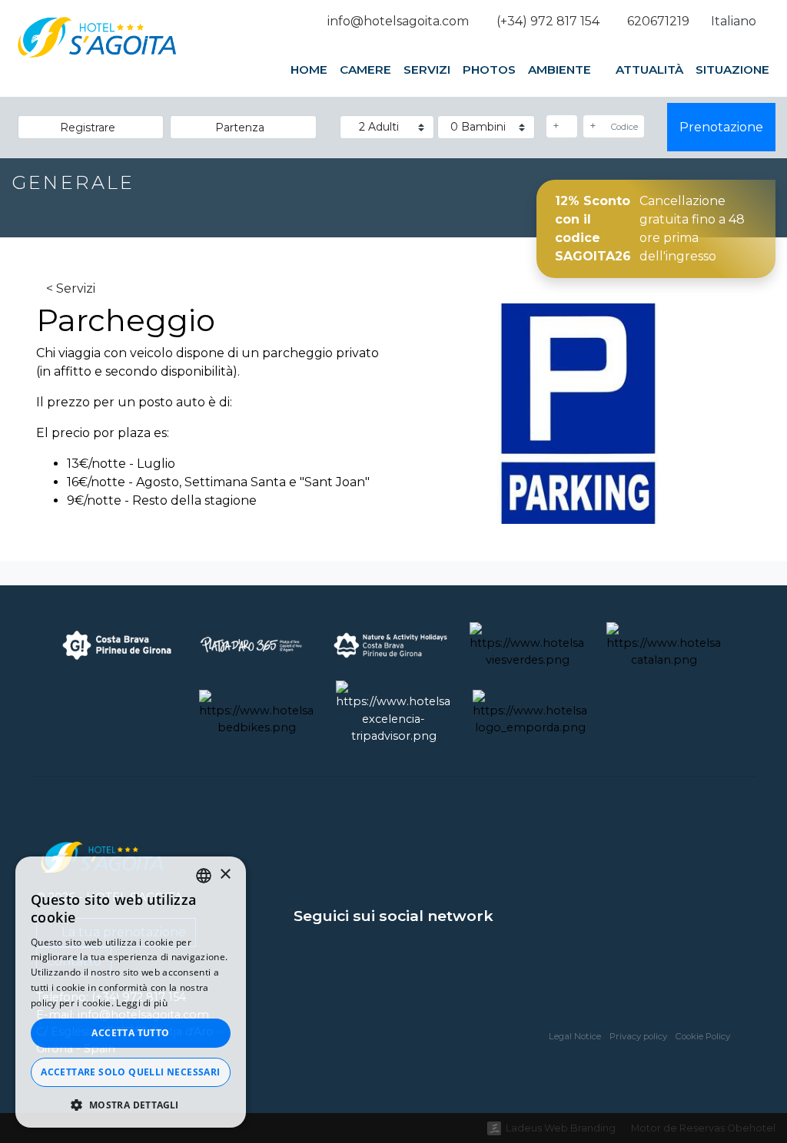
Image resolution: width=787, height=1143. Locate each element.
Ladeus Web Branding (561, 1128)
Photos (489, 69)
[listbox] (203, 875)
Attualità (649, 69)
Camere (365, 69)
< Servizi (70, 288)
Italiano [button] (735, 21)
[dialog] (130, 992)
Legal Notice (575, 1036)
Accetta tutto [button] (130, 1032)
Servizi (426, 69)
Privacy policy (638, 1036)
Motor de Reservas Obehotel (703, 1128)
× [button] (225, 874)
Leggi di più (142, 1002)
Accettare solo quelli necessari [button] (130, 1071)
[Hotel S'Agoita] (97, 54)
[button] (131, 1104)
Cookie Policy (703, 1036)
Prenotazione (721, 127)
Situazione (732, 69)
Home (309, 69)
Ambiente (561, 69)
